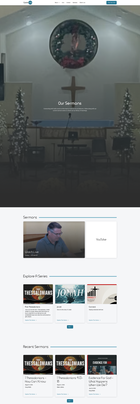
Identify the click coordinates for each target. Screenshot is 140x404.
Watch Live (82, 2)
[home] (31, 2)
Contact (68, 2)
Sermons (75, 2)
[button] (57, 2)
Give (63, 2)
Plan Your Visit (111, 2)
